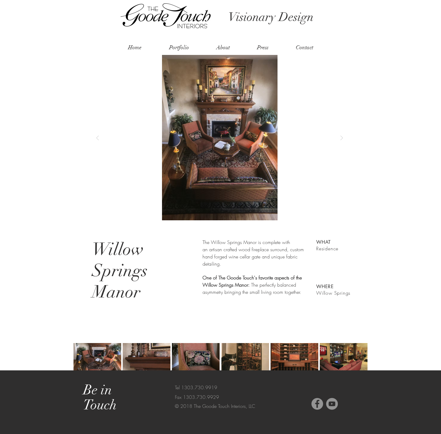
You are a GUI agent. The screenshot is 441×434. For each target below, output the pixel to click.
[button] (219, 137)
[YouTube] (332, 404)
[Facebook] (317, 404)
